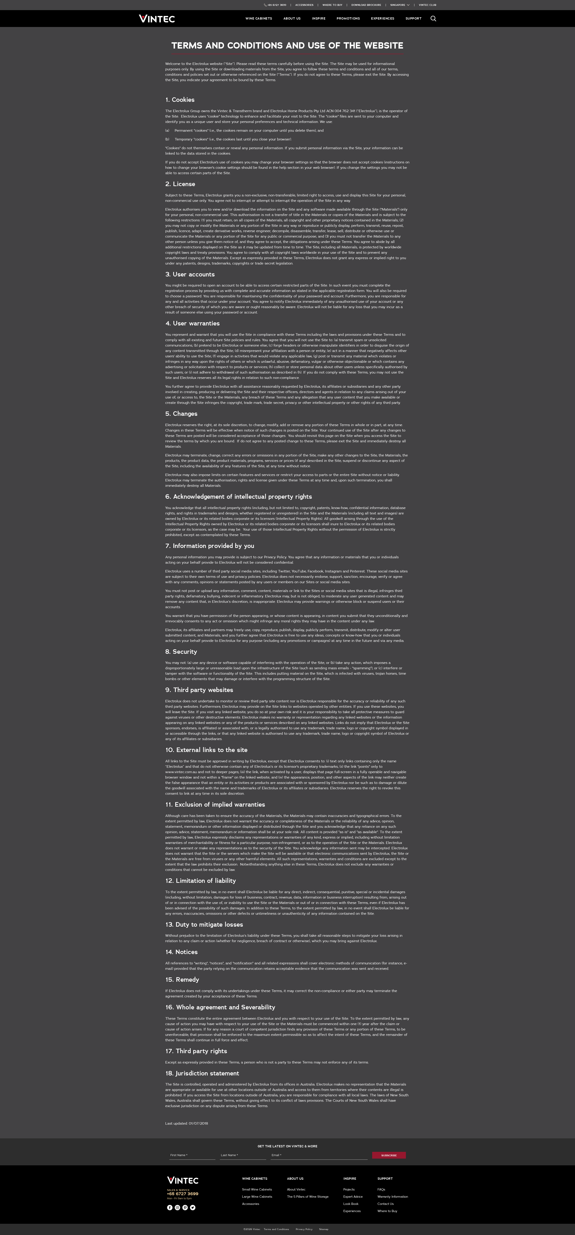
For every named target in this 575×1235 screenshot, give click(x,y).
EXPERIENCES (382, 18)
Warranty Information (393, 1196)
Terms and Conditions (276, 1229)
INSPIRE (319, 18)
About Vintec (296, 1189)
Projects (349, 1189)
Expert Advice (353, 1196)
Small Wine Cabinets (257, 1189)
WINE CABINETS (258, 18)
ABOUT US (292, 18)
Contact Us (386, 1203)
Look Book (350, 1203)
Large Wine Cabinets (257, 1196)
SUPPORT (414, 18)
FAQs (381, 1189)
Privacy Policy (304, 1229)
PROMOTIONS (348, 18)
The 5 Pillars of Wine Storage (308, 1196)
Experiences (352, 1211)
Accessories (250, 1203)
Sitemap (323, 1229)
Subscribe (389, 1155)
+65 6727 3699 (182, 1194)
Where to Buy (387, 1211)
